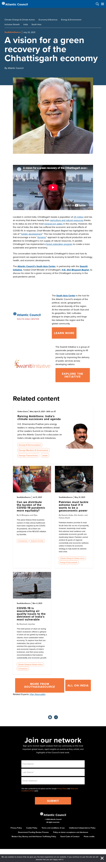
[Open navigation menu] (102, 4)
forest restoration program (59, 244)
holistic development (31, 234)
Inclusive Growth (12, 24)
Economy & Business (48, 19)
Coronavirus (22, 541)
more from (39, 685)
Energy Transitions (28, 455)
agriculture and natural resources (66, 220)
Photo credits (89, 836)
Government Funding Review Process (33, 832)
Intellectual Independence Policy (82, 828)
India (25, 24)
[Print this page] (50, 717)
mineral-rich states (53, 223)
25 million (79, 216)
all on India (78, 685)
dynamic (41, 237)
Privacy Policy (62, 789)
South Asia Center (65, 295)
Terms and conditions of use (53, 828)
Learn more (64, 333)
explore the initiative (72, 375)
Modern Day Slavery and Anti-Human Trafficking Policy (34, 836)
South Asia (36, 24)
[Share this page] (56, 717)
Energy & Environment (71, 19)
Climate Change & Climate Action (20, 19)
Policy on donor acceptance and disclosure (70, 832)
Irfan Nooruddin (38, 694)
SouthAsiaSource (13, 32)
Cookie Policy (31, 828)
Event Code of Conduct (69, 836)
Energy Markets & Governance (33, 450)
